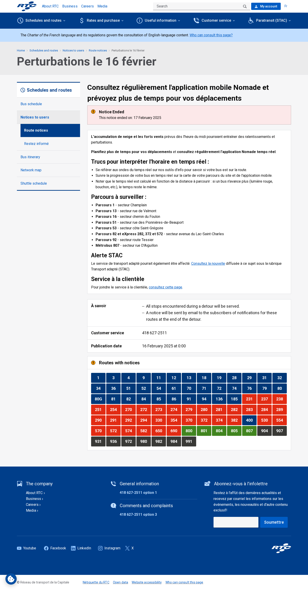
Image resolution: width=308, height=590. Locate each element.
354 (175, 420)
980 (145, 441)
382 (236, 420)
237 (266, 398)
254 (115, 409)
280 (205, 409)
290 (100, 420)
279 (190, 409)
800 (190, 430)
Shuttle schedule (34, 183)
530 (266, 420)
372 (205, 420)
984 (175, 441)
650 (160, 430)
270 (130, 409)
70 (191, 388)
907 (281, 430)
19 (221, 377)
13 (191, 377)
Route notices (36, 130)
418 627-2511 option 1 (138, 492)
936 (115, 441)
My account (268, 6)
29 (252, 377)
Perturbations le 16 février (128, 50)
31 (267, 377)
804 (221, 430)
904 (266, 430)
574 (130, 430)
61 (176, 388)
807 (251, 430)
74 (236, 388)
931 (100, 441)
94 (206, 398)
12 (176, 377)
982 (160, 441)
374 (221, 420)
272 (145, 409)
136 (221, 398)
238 (281, 398)
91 (191, 398)
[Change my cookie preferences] (11, 579)
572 (115, 430)
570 (100, 430)
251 (100, 409)
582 (145, 430)
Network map (31, 170)
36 (116, 388)
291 (115, 420)
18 (206, 377)
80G (100, 398)
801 (205, 430)
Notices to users (35, 117)
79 (267, 388)
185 (236, 398)
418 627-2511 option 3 (138, 514)
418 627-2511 (154, 332)
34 (101, 388)
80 (282, 388)
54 (161, 388)
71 (206, 388)
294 (145, 420)
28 (236, 377)
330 (160, 420)
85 (161, 398)
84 (146, 398)
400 (251, 420)
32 (282, 377)
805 (236, 430)
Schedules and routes (44, 50)
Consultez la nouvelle (208, 263)
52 (146, 388)
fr (286, 6)
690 (175, 430)
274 (175, 409)
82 (131, 398)
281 (221, 409)
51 (131, 388)
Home (21, 50)
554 (281, 420)
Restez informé (36, 144)
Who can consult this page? (211, 35)
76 (252, 388)
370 (190, 420)
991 (190, 441)
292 (130, 420)
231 (251, 398)
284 (266, 409)
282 (236, 409)
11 (161, 377)
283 (251, 409)
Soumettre (274, 522)
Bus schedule (31, 104)
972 (130, 441)
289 (281, 409)
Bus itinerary (30, 157)
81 (116, 398)
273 (160, 409)
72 (221, 388)
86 (176, 398)
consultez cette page (165, 287)
